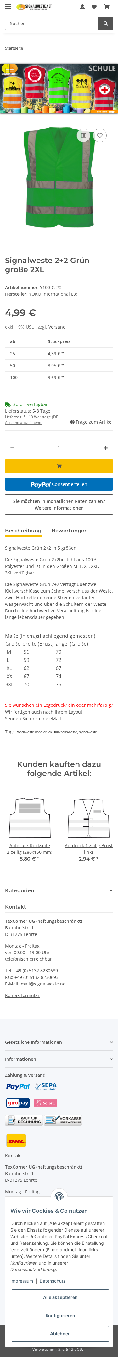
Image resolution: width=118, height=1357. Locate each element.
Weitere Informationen (59, 507)
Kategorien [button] (19, 890)
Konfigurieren (60, 1315)
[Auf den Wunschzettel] (100, 135)
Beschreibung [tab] (23, 530)
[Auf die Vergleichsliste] (83, 135)
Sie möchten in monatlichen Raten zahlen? (59, 504)
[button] (82, 7)
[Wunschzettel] (94, 7)
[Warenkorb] (106, 7)
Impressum (21, 1281)
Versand (57, 327)
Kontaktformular (22, 995)
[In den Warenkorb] (10, 119)
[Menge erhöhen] (106, 447)
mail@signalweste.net (44, 983)
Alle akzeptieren (60, 1297)
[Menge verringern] (12, 447)
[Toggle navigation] (8, 4)
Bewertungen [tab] (70, 530)
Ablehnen (60, 1333)
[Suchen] (105, 23)
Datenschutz (53, 1281)
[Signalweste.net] (34, 7)
